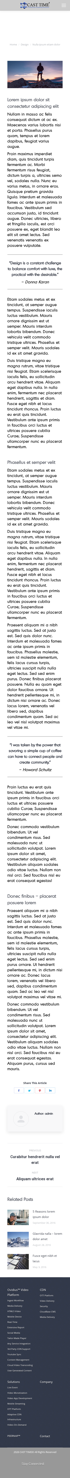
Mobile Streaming (16, 1403)
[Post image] (18, 1217)
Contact (45, 1436)
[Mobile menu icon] (63, 5)
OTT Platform (46, 1295)
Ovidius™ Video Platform (17, 1292)
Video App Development (19, 1398)
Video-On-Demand (16, 1424)
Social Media (13, 1332)
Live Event (12, 1387)
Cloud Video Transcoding (20, 1365)
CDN (43, 1290)
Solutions (13, 1382)
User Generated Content (19, 1370)
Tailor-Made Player (16, 1338)
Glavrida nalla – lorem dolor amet (47, 1236)
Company (46, 1382)
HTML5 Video (14, 1311)
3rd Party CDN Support (18, 1349)
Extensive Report (15, 1327)
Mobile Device (14, 1316)
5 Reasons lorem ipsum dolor (44, 1214)
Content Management (18, 1359)
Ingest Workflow (15, 1300)
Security (44, 1306)
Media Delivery (14, 1305)
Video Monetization (17, 1392)
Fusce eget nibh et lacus (45, 1258)
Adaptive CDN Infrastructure (14, 1417)
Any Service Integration (19, 1343)
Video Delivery (47, 1300)
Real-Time (12, 1322)
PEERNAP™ (13, 1436)
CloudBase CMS (48, 1311)
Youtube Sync (14, 1354)
